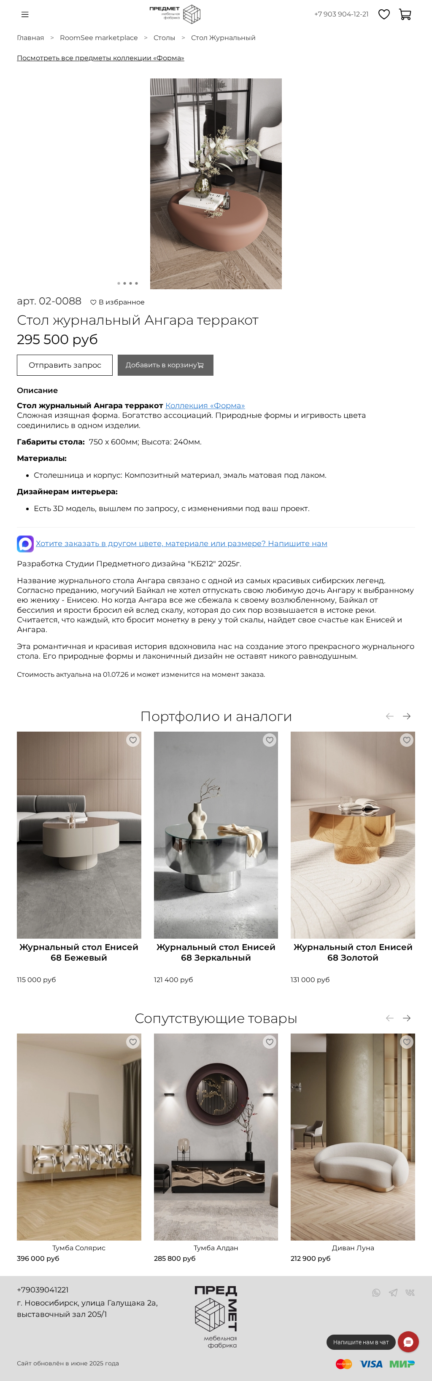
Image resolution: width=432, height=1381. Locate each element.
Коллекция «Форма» (205, 405)
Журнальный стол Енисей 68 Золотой (353, 952)
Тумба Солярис (78, 1248)
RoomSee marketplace (99, 38)
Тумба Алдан (216, 1248)
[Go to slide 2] (125, 283)
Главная (30, 38)
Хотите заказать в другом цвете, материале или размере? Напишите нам (181, 543)
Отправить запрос (65, 365)
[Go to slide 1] (119, 283)
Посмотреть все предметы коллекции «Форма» (100, 58)
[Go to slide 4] (136, 283)
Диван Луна (353, 1248)
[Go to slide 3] (131, 283)
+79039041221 (43, 1290)
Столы (165, 38)
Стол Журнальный (223, 38)
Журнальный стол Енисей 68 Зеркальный (216, 952)
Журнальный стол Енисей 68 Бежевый (78, 952)
